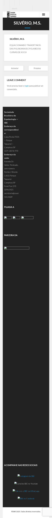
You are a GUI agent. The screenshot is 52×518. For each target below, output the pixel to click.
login (27, 86)
